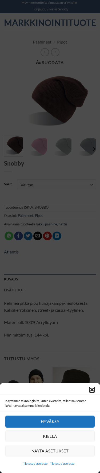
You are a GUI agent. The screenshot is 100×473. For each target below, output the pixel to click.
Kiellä (50, 436)
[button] (92, 389)
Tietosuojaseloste (35, 464)
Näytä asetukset (50, 450)
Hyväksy (50, 421)
